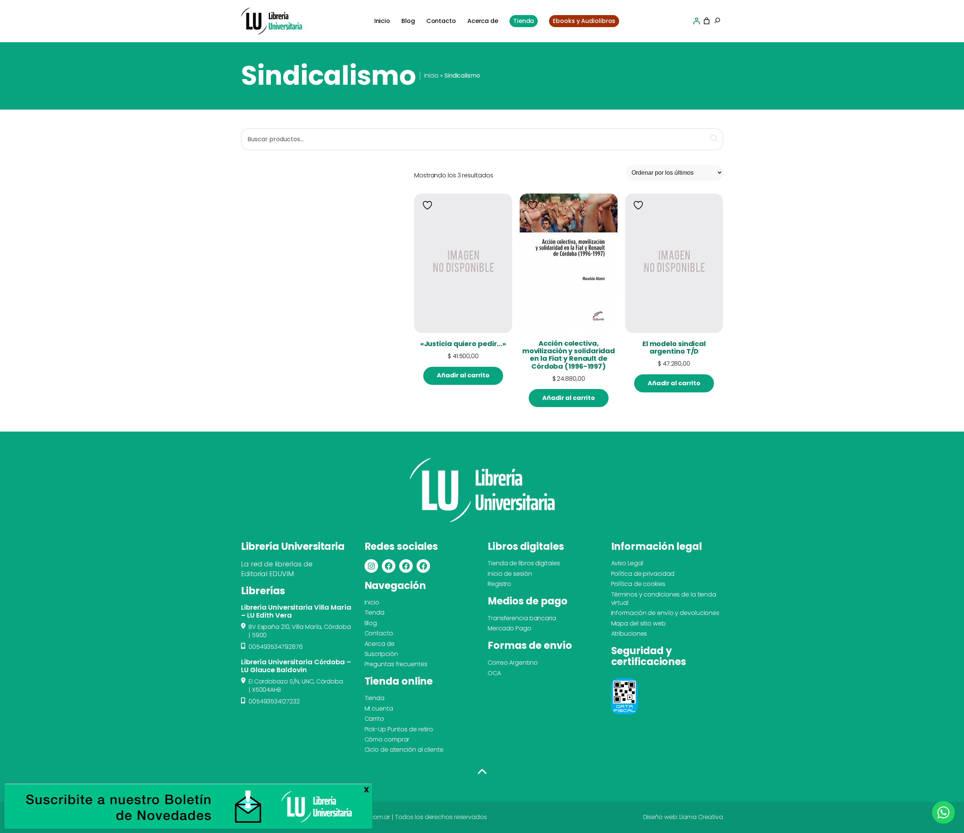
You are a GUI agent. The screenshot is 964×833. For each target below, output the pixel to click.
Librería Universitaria (292, 546)
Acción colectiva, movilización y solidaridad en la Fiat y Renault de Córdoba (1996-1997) (568, 355)
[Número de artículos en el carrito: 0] (707, 21)
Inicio (431, 75)
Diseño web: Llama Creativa (683, 817)
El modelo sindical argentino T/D (674, 347)
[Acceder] (696, 21)
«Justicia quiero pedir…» (463, 344)
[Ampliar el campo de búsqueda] (717, 21)
